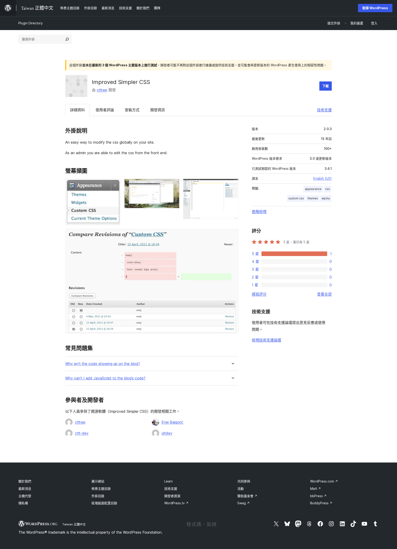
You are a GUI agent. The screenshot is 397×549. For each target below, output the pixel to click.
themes (313, 198)
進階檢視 (259, 211)
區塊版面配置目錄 (104, 503)
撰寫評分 (259, 294)
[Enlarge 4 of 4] (232, 235)
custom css (296, 198)
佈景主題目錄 (101, 488)
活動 (240, 488)
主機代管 (24, 496)
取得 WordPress (375, 8)
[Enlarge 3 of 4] (232, 185)
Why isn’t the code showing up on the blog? (102, 364)
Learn (168, 481)
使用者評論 (105, 110)
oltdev (167, 433)
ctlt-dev (81, 433)
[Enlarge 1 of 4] (114, 185)
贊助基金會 (247, 496)
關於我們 (24, 481)
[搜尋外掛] (67, 39)
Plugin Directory (30, 23)
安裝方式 (132, 110)
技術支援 (324, 110)
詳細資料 (77, 110)
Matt (315, 488)
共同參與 (243, 481)
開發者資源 (172, 496)
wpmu (326, 198)
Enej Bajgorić (172, 422)
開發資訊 (157, 110)
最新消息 (24, 488)
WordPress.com (324, 481)
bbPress (318, 496)
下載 (325, 86)
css (327, 189)
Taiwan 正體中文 (74, 524)
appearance (313, 189)
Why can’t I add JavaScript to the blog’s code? (105, 378)
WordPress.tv (176, 503)
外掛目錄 (97, 496)
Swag (243, 503)
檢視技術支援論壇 (266, 340)
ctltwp (102, 90)
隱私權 (23, 503)
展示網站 (97, 481)
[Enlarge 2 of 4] (173, 185)
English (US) (322, 178)
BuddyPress (321, 503)
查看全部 (324, 294)
